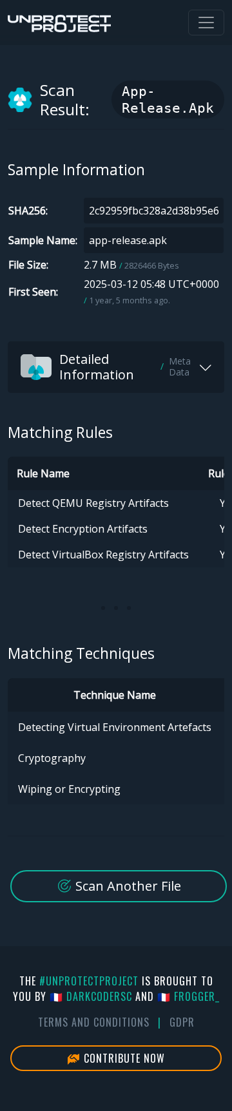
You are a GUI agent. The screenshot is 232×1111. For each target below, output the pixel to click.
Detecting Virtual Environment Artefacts (114, 727)
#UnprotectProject (89, 981)
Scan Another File (126, 886)
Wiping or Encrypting (69, 789)
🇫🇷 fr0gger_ (188, 996)
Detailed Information (125, 366)
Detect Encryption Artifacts (83, 529)
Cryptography (52, 758)
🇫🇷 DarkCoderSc (91, 996)
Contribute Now (123, 1058)
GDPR (182, 1022)
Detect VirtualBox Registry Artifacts (103, 554)
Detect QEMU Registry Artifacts (93, 503)
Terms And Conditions (94, 1022)
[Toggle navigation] (206, 22)
